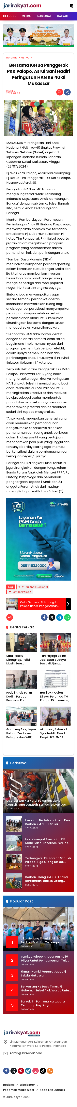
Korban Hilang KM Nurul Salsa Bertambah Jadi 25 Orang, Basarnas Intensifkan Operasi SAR (46, 879)
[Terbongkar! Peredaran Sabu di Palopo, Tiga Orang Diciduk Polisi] (14, 862)
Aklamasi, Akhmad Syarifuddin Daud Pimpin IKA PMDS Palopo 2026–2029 (53, 733)
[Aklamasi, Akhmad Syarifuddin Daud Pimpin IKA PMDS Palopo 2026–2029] (55, 716)
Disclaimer (27, 1085)
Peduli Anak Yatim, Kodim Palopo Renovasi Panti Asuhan (19, 696)
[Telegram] (59, 617)
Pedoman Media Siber (18, 1090)
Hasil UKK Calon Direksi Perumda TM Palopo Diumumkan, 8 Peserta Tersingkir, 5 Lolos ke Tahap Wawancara (54, 696)
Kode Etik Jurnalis (52, 1090)
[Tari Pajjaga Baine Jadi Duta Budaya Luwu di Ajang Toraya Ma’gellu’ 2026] (55, 642)
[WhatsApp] (67, 617)
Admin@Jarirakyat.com (26, 1053)
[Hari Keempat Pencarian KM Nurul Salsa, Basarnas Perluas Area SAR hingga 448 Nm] (14, 843)
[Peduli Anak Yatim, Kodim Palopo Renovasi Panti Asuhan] (21, 679)
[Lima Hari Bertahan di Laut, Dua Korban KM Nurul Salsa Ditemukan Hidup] (14, 824)
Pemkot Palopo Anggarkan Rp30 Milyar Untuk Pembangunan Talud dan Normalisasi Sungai (45, 958)
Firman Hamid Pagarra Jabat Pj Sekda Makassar (43, 973)
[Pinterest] (21, 1071)
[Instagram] (35, 1071)
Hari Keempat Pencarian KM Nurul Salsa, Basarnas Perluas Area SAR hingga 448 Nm (46, 841)
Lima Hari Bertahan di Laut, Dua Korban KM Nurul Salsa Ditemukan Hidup (47, 822)
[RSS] (50, 1071)
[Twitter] (52, 617)
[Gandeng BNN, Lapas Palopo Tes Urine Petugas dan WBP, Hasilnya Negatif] (21, 716)
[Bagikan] (67, 92)
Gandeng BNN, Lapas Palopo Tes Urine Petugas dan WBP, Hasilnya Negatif (21, 733)
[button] (71, 6)
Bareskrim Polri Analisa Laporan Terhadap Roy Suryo (44, 1003)
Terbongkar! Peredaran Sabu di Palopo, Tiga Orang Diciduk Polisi (48, 860)
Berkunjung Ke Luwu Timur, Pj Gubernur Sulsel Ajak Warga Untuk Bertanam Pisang (45, 988)
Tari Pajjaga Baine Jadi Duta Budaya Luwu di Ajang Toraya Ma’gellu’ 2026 (53, 660)
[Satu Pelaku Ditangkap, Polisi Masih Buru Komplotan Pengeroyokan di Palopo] (21, 642)
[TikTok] (43, 1071)
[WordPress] (28, 1071)
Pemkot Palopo (21, 592)
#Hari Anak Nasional (34, 587)
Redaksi (10, 91)
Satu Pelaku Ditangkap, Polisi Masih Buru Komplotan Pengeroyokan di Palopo (18, 660)
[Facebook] (44, 617)
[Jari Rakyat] (22, 6)
